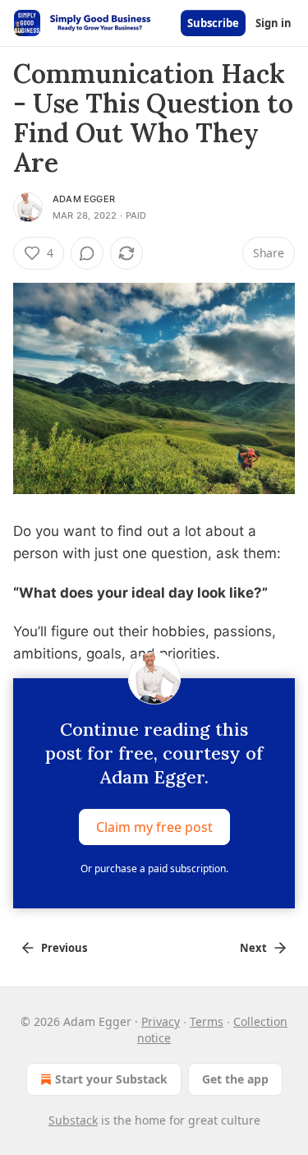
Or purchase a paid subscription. (154, 868)
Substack (73, 1120)
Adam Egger (84, 199)
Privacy (160, 1021)
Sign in (273, 23)
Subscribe (213, 23)
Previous (64, 947)
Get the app (235, 1079)
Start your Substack (111, 1079)
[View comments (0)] (87, 253)
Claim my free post (154, 827)
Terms (206, 1021)
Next (253, 947)
